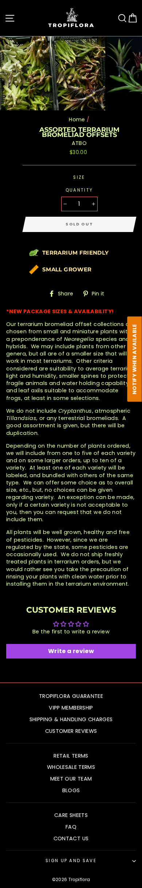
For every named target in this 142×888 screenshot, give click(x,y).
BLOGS (71, 790)
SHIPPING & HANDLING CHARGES (71, 719)
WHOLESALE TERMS (71, 767)
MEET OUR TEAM (71, 778)
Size (79, 177)
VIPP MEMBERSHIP (71, 707)
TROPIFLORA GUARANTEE (71, 696)
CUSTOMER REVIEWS (71, 731)
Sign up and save (71, 861)
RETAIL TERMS (71, 755)
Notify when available (134, 359)
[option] (53, 73)
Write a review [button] (71, 651)
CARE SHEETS (71, 815)
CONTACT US (71, 838)
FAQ (71, 826)
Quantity (79, 190)
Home (77, 119)
